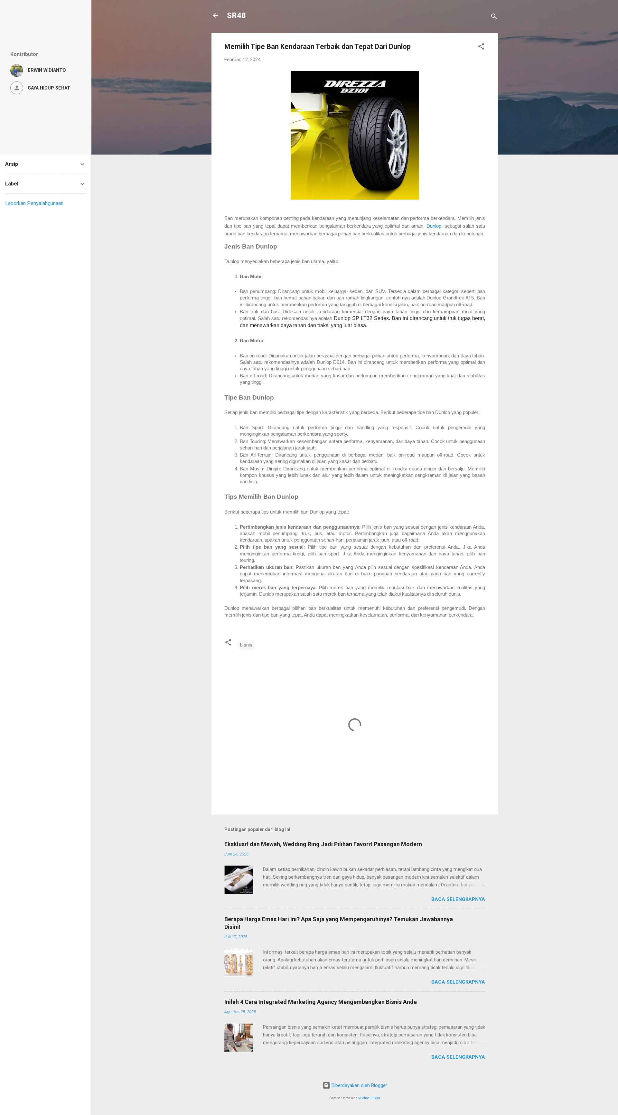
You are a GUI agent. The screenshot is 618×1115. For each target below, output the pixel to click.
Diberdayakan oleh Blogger (358, 1085)
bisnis (246, 645)
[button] (481, 47)
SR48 (236, 15)
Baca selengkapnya (458, 899)
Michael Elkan (369, 1098)
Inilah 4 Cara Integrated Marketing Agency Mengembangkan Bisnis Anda (320, 1001)
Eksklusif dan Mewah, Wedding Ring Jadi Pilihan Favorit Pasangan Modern (323, 844)
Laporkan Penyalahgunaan (34, 203)
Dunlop (433, 226)
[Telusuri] (494, 17)
